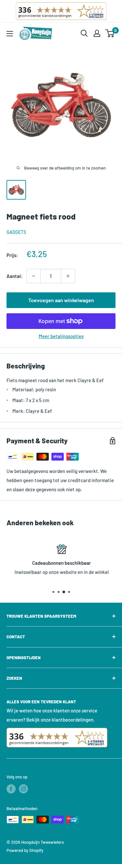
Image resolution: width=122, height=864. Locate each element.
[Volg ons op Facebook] (11, 788)
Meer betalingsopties (61, 336)
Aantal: (14, 276)
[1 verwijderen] (68, 276)
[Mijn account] (97, 33)
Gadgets (16, 232)
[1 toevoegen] (33, 276)
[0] (110, 33)
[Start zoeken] (84, 33)
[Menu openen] (10, 33)
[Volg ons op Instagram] (23, 788)
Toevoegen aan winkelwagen (61, 300)
